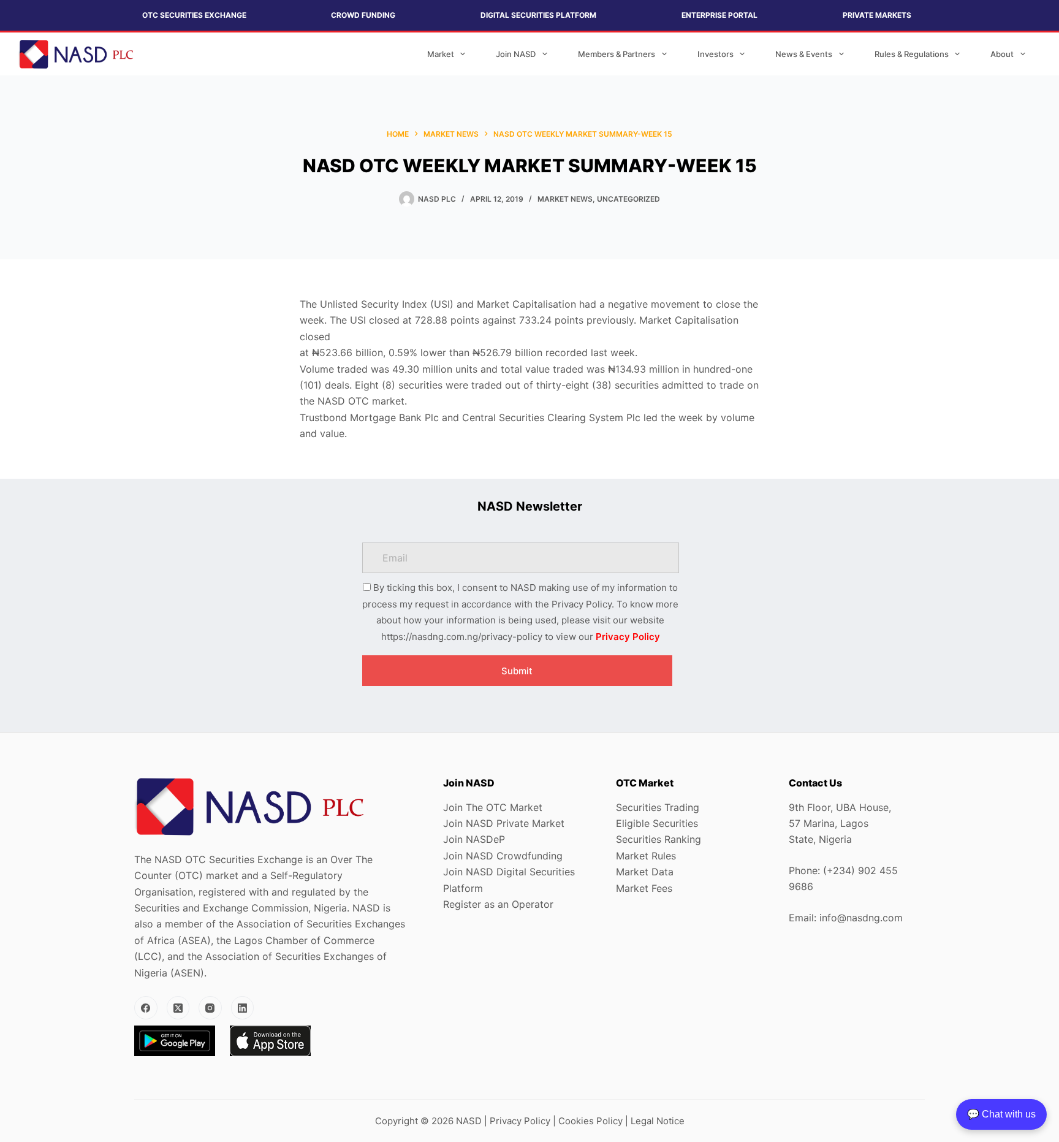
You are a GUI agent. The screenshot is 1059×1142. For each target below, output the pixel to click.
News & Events (803, 54)
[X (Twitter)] (178, 1007)
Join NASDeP (474, 839)
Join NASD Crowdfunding (503, 856)
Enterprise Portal (719, 15)
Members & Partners (616, 54)
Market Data (645, 872)
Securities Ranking (658, 839)
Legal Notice (658, 1121)
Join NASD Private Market (503, 823)
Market (440, 54)
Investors (715, 54)
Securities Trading (657, 807)
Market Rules (646, 856)
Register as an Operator (498, 904)
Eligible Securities (657, 823)
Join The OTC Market (492, 807)
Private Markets (877, 15)
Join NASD (516, 54)
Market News (565, 199)
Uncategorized (628, 199)
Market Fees (644, 888)
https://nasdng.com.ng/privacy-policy (461, 636)
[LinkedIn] (242, 1007)
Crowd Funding (363, 15)
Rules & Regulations (912, 54)
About (1002, 54)
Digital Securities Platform (538, 15)
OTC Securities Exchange (194, 15)
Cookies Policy (590, 1121)
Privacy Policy (628, 636)
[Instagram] (210, 1007)
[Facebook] (146, 1007)
